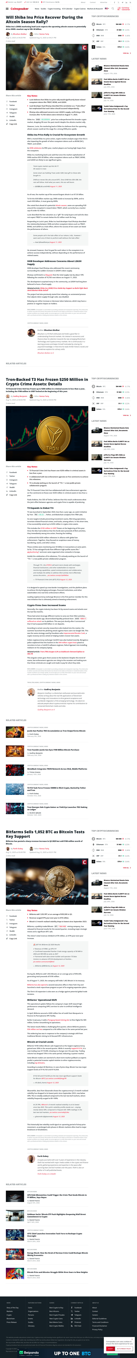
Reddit (12, 116)
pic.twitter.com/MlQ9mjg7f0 (56, 1078)
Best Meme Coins (55, 1322)
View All (126, 53)
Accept (110, 1349)
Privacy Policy (97, 1329)
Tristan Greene (35, 772)
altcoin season (61, 205)
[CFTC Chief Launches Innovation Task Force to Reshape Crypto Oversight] (15, 1235)
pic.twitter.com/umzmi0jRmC (43, 962)
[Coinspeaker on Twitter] (118, 2)
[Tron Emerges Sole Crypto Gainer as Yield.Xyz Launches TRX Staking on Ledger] (15, 809)
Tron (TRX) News (33, 682)
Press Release (12, 1322)
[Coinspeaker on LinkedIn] (126, 2)
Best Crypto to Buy (56, 1308)
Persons (31, 1315)
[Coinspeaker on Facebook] (114, 2)
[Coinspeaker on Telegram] (122, 2)
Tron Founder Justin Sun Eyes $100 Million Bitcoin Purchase (53, 750)
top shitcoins (40, 1063)
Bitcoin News (32, 1192)
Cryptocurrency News (35, 323)
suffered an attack (34, 621)
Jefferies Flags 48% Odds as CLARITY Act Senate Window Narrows (115, 95)
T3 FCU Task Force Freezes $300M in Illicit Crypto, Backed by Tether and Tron (56, 789)
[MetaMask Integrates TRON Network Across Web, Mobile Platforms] (15, 771)
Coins (30, 1308)
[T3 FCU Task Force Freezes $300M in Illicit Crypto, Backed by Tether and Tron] (15, 790)
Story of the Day (13, 1308)
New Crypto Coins (56, 1318)
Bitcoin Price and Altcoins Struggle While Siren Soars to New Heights (57, 1272)
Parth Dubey (34, 734)
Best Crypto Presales (57, 1315)
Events (30, 1318)
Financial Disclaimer (99, 1326)
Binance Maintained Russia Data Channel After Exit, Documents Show (116, 68)
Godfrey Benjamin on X (46, 710)
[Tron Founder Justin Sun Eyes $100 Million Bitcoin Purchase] (15, 752)
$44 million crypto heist (68, 642)
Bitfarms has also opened (37, 985)
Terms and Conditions (100, 1322)
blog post (48, 275)
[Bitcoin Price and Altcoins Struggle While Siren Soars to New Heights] (15, 1274)
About (83, 2)
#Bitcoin (44, 1105)
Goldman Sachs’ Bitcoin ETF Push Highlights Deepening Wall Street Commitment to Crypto (56, 1215)
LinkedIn (12, 120)
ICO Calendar (67, 9)
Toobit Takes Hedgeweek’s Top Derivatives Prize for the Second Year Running (116, 108)
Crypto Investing (54, 9)
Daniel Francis (35, 1201)
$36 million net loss (34, 1029)
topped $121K (76, 1048)
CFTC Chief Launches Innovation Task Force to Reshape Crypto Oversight (54, 1234)
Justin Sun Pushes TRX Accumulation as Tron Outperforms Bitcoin (56, 731)
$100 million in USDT (49, 528)
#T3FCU (49, 565)
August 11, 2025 (56, 186)
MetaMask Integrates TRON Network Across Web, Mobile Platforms (57, 769)
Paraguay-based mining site (58, 1020)
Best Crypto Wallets (56, 1326)
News (37, 9)
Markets (10, 1311)
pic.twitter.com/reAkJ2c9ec (59, 1112)
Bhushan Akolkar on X (45, 353)
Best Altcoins (54, 1311)
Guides (43, 9)
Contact (93, 2)
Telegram (13, 113)
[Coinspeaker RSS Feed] (130, 2)
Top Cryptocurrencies (105, 16)
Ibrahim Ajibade (35, 813)
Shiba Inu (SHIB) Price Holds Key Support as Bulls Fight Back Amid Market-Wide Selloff (57, 289)
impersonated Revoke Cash (74, 633)
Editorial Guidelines (99, 1318)
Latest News (99, 58)
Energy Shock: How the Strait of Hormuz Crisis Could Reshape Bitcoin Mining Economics (57, 1254)
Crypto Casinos (80, 9)
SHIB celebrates (36, 148)
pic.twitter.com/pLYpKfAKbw (58, 575)
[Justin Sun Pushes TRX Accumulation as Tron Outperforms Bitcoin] (15, 733)
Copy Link (13, 124)
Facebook (13, 101)
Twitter (12, 105)
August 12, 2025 (66, 579)
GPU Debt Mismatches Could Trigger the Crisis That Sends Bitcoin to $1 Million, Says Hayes (57, 1196)
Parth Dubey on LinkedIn (46, 1174)
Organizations (33, 1311)
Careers (95, 1315)
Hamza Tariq (44, 34)
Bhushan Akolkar (20, 34)
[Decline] (132, 1339)
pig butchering (32, 552)
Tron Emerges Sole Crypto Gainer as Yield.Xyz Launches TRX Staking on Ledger (57, 808)
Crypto (9, 1315)
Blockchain (11, 1318)
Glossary (31, 1326)
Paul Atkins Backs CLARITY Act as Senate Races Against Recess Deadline (116, 81)
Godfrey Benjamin (20, 396)
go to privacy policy (124, 1349)
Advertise (103, 2)
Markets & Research (95, 9)
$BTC (43, 1078)
